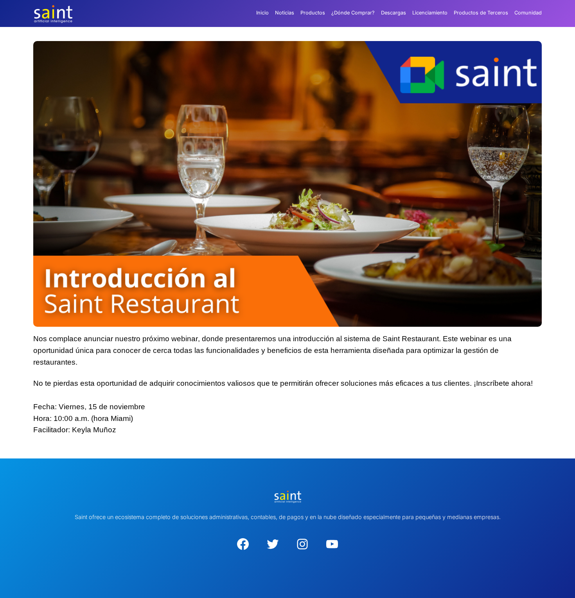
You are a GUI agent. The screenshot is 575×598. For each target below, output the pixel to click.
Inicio (262, 13)
